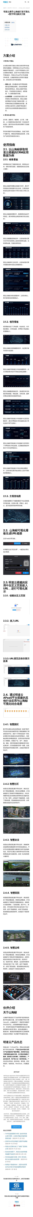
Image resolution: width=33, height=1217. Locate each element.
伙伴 (24, 8)
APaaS (20, 8)
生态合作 (28, 8)
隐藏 (13, 22)
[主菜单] (28, 2)
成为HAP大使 (16, 1126)
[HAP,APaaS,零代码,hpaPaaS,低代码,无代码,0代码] (7, 2)
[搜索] (25, 2)
